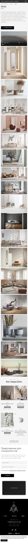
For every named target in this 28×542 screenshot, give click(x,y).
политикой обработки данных (7, 537)
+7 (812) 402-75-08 (14, 522)
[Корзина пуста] (26, 1)
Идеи (22, 516)
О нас (5, 516)
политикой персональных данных (17, 470)
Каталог (14, 516)
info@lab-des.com (14, 519)
